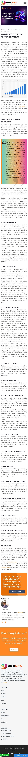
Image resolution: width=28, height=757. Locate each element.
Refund (3, 712)
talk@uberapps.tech (8, 736)
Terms (3, 719)
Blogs (2, 700)
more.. (5, 682)
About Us (3, 693)
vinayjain (5, 739)
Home (2, 690)
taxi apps (22, 106)
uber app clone (5, 567)
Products (3, 697)
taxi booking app (12, 562)
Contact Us (14, 649)
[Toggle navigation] (25, 3)
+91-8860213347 (7, 730)
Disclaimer (4, 722)
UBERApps (20, 612)
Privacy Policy (5, 715)
